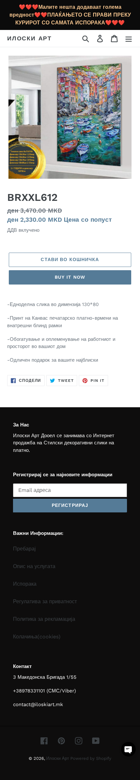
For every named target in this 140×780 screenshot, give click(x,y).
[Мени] (128, 38)
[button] (128, 749)
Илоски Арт (29, 38)
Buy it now (70, 277)
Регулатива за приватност (45, 601)
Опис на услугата (34, 566)
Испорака (24, 584)
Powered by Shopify (90, 758)
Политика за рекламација (44, 619)
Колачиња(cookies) (37, 637)
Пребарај (24, 549)
